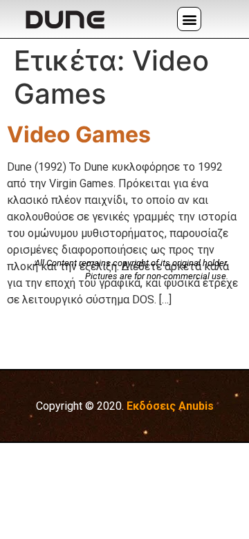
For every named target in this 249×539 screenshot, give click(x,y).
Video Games (79, 134)
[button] (189, 19)
